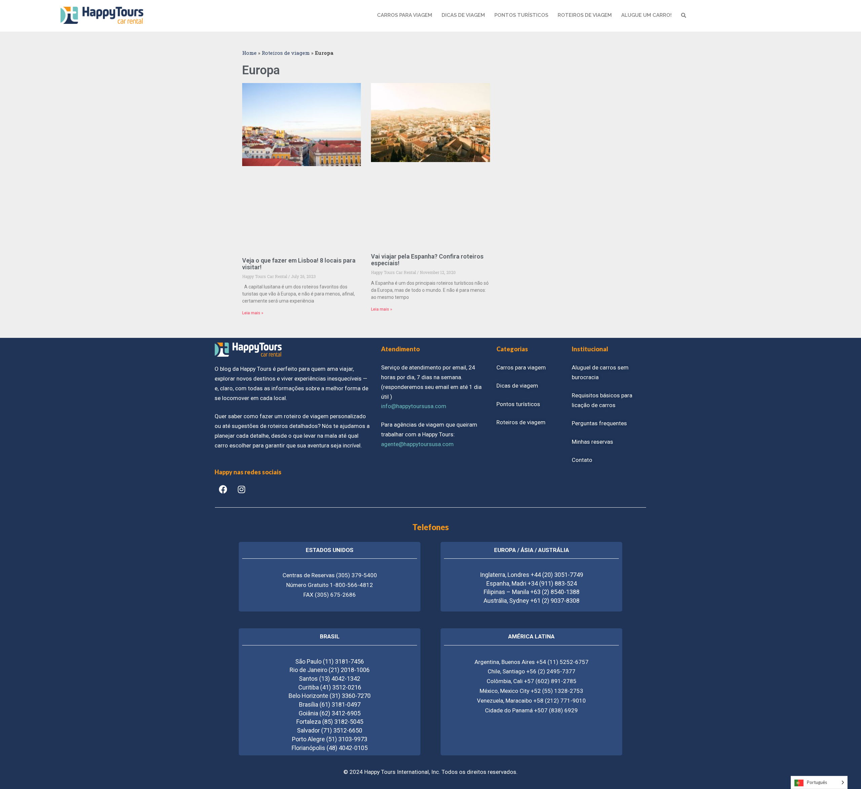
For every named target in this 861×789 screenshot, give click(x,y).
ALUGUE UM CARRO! (646, 15)
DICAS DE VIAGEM (463, 15)
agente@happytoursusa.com (417, 444)
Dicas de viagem (517, 385)
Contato (582, 460)
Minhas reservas (592, 441)
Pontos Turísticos (521, 15)
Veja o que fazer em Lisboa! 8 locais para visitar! (298, 264)
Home (249, 52)
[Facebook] (223, 489)
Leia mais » (252, 313)
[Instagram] (241, 489)
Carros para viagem (521, 367)
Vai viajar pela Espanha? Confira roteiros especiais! (427, 260)
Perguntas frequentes (599, 423)
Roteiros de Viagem (585, 15)
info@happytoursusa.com (413, 406)
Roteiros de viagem (286, 52)
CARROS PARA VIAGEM (404, 15)
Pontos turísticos (518, 404)
